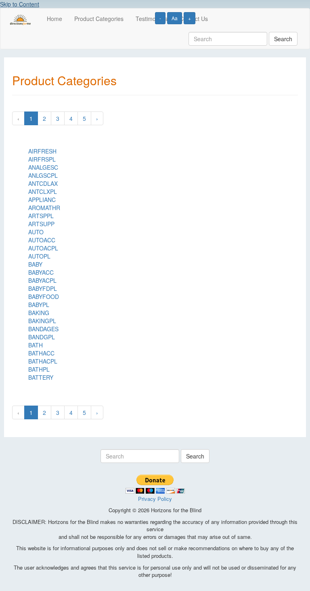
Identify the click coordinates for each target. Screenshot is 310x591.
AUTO (36, 232)
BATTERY (40, 377)
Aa (175, 18)
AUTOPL (39, 256)
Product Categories (99, 19)
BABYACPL (42, 280)
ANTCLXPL (42, 191)
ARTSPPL (41, 216)
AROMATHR (44, 208)
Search (283, 39)
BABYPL (38, 305)
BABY (35, 264)
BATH (35, 345)
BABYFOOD (43, 296)
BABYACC (41, 272)
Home (54, 19)
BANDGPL (41, 337)
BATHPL (39, 369)
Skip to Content (19, 4)
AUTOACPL (43, 248)
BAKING (38, 313)
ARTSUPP (41, 224)
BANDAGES (43, 329)
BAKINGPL (42, 321)
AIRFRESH (42, 151)
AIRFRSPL (42, 159)
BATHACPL (42, 361)
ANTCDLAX (43, 183)
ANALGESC (43, 167)
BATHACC (41, 353)
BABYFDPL (42, 288)
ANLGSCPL (43, 175)
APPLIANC (42, 200)
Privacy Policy (155, 499)
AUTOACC (41, 240)
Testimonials (152, 19)
